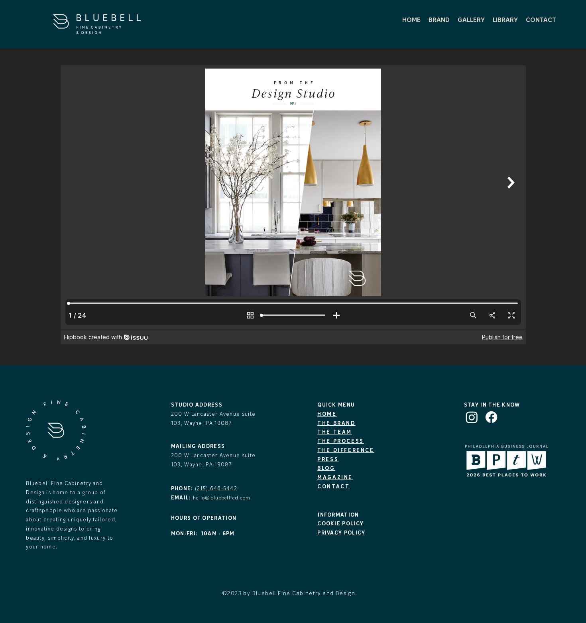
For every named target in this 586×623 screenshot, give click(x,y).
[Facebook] (491, 417)
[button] (439, 20)
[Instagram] (472, 417)
